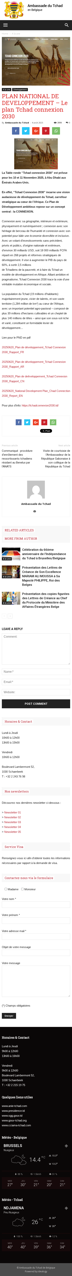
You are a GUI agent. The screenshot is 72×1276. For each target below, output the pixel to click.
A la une (6, 89)
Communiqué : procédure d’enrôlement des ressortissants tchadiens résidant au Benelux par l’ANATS (17, 458)
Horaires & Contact (18, 721)
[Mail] (36, 511)
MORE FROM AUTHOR (21, 538)
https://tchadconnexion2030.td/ (40, 405)
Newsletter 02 (12, 817)
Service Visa (14, 847)
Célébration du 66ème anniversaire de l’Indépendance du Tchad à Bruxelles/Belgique (44, 554)
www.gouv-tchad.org (14, 1120)
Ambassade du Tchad (17, 122)
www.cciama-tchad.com (16, 1125)
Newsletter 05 (12, 831)
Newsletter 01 (12, 812)
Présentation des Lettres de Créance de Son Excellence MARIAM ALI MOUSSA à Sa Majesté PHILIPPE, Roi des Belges (42, 576)
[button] (67, 25)
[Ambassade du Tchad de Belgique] (36, 10)
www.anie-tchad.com (14, 1105)
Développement (20, 89)
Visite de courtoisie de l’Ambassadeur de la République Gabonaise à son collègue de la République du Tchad (55, 458)
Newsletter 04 (12, 827)
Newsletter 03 (12, 822)
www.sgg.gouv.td (12, 1115)
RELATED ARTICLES (19, 530)
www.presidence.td (13, 1110)
